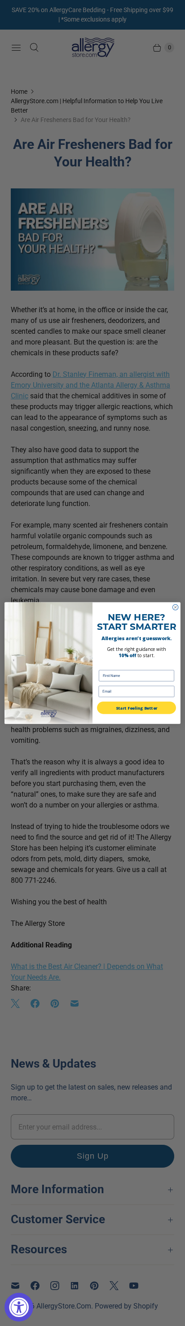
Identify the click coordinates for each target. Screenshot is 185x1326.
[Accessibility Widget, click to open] (18, 1307)
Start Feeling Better (136, 708)
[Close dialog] (175, 607)
